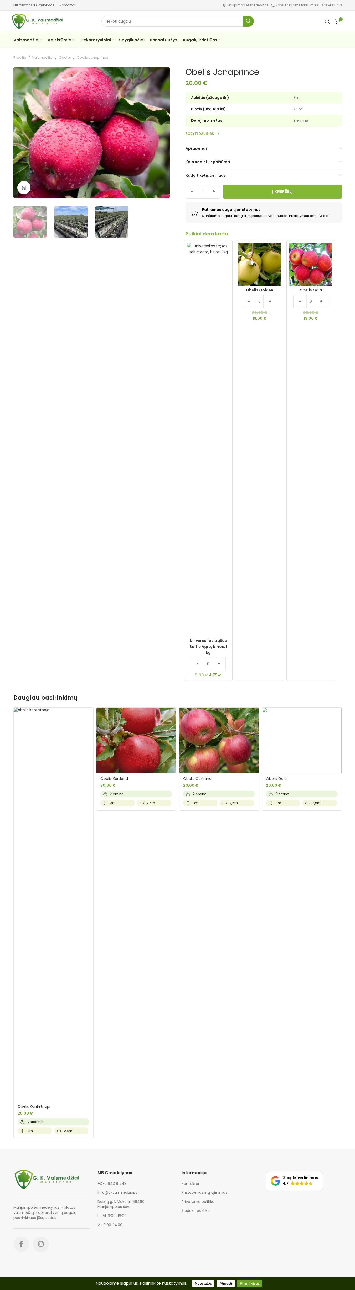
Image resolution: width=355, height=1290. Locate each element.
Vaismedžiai (42, 57)
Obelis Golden (259, 290)
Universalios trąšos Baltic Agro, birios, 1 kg (208, 646)
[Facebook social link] (21, 1244)
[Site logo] (224, 5)
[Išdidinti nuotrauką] (23, 187)
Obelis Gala (311, 290)
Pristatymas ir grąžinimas (204, 1192)
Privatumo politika (198, 1201)
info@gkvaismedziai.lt (117, 1192)
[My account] (327, 21)
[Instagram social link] (41, 1244)
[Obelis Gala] (302, 740)
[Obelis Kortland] (136, 740)
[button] (294, 1181)
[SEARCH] (248, 21)
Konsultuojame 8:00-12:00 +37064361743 (309, 5)
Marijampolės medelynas (248, 5)
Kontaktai (190, 1183)
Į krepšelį (282, 192)
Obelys (65, 57)
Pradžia (19, 57)
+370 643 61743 (111, 1183)
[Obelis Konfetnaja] (53, 904)
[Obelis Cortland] (219, 740)
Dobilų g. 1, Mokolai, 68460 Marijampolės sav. (121, 1204)
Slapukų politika (196, 1210)
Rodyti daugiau (200, 133)
